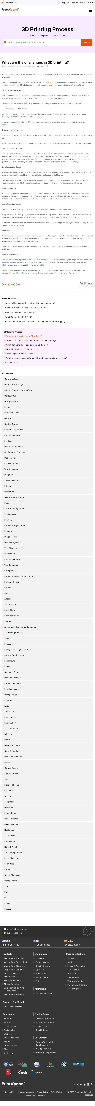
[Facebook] (74, 1085)
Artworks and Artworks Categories (20, 627)
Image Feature (10, 537)
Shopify (7, 503)
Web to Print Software (14, 994)
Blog (6, 1049)
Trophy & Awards (75, 981)
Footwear (71, 973)
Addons (7, 599)
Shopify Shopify (43, 966)
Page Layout (10, 717)
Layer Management (13, 858)
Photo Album (10, 723)
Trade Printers (42, 1026)
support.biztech (14, 933)
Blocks (7, 666)
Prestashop (41, 973)
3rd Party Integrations (46, 1052)
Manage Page (10, 694)
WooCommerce (11, 469)
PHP (38, 981)
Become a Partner (44, 993)
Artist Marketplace (12, 980)
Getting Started (11, 424)
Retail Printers (42, 1030)
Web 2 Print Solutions (14, 497)
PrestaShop (9, 553)
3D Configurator (11, 728)
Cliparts (8, 734)
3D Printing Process (58, 36)
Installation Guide (12, 463)
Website (8, 739)
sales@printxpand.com (17, 929)
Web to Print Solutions (14, 958)
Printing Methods (12, 435)
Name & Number (11, 847)
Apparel (70, 958)
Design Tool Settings (13, 384)
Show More (11, 362)
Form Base (9, 864)
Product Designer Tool (14, 525)
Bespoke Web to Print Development (14, 989)
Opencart (40, 969)
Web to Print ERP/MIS (14, 969)
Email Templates (11, 615)
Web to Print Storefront (14, 966)
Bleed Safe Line (11, 824)
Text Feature (10, 604)
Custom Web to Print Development (45, 1043)
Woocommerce (11, 818)
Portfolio (8, 1022)
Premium (8, 520)
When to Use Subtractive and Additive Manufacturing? (30, 303)
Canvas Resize (11, 768)
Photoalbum (9, 841)
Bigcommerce (42, 977)
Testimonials (10, 514)
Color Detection (11, 751)
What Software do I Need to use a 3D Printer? (26, 307)
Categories (9, 570)
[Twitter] (77, 1085)
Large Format (73, 969)
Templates (9, 802)
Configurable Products (14, 452)
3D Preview (9, 835)
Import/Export (10, 813)
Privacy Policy (42, 1092)
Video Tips (9, 711)
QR (5, 897)
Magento (8, 531)
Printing (7, 486)
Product (8, 441)
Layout (7, 407)
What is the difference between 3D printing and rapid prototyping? (35, 321)
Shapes (7, 621)
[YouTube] (84, 1085)
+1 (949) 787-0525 (10, 945)
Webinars (8, 1034)
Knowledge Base (43, 36)
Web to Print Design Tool (15, 962)
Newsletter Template (13, 446)
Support (7, 1041)
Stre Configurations (13, 852)
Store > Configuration (14, 508)
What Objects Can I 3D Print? (18, 317)
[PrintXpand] (13, 1084)
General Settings (11, 379)
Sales (6, 779)
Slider (7, 638)
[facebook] (8, 284)
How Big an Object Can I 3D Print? (21, 312)
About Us (8, 1018)
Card (69, 962)
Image (7, 903)
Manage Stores (11, 401)
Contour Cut (10, 396)
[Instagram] (88, 1085)
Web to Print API (43, 1049)
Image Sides (9, 474)
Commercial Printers (45, 1018)
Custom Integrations (13, 429)
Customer (8, 790)
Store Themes (10, 1045)
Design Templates (12, 745)
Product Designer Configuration (18, 576)
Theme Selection (12, 480)
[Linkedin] (81, 1085)
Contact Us (9, 1053)
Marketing (9, 807)
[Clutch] (23, 1072)
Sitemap (41, 1095)
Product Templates (13, 683)
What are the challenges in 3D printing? (24, 336)
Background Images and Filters (18, 649)
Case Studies (10, 1026)
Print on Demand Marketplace (11, 975)
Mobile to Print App (13, 756)
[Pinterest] (91, 1085)
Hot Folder (9, 830)
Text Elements (10, 548)
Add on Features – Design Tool (18, 390)
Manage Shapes (11, 785)
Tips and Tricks (11, 773)
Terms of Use (10, 1092)
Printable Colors (11, 582)
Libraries (8, 700)
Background (9, 661)
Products (8, 587)
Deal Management (12, 542)
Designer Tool (10, 458)
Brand (7, 762)
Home (32, 36)
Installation (9, 491)
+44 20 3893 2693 (41, 945)
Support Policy (29, 1095)
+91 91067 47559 (72, 945)
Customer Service (12, 672)
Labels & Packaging (76, 966)
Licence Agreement (26, 1092)
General (7, 418)
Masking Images (11, 689)
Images (7, 644)
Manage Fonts (10, 880)
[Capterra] (36, 1072)
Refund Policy (56, 1092)
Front (6, 892)
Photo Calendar (11, 412)
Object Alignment (12, 875)
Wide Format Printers (45, 1022)
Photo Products (74, 977)
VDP (6, 886)
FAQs (6, 706)
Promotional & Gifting (77, 985)
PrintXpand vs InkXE (13, 1006)
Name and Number (12, 677)
